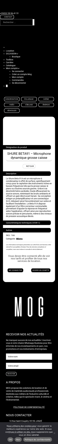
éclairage (29, 99)
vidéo (11, 105)
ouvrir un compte (40, 270)
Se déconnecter (19, 83)
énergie (46, 105)
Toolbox (9, 59)
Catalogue (10, 65)
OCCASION (11, 53)
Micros (19, 239)
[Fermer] (7, 86)
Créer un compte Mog (22, 74)
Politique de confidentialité (29, 407)
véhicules (12, 111)
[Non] (54, 433)
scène (46, 99)
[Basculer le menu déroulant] (17, 54)
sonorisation (11, 99)
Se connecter (18, 71)
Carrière (9, 62)
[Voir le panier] (17, 27)
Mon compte (17, 77)
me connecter (15, 270)
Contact (8, 17)
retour (30, 166)
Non (18, 439)
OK (10, 439)
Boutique (16, 56)
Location (10, 51)
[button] (27, 223)
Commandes (18, 80)
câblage (29, 105)
